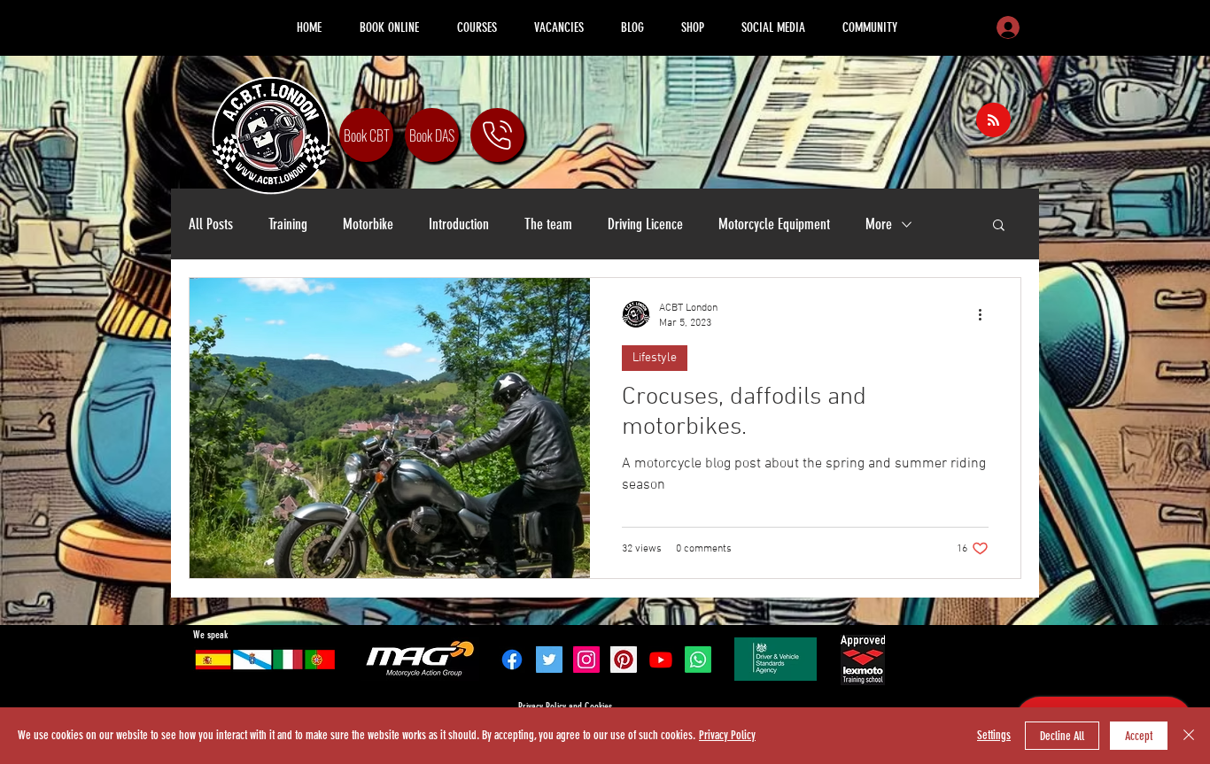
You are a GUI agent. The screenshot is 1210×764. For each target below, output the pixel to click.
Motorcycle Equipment (774, 224)
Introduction (459, 224)
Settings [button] (994, 735)
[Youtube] (661, 659)
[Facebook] (512, 659)
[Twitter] (549, 659)
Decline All (1062, 736)
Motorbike (368, 224)
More (878, 224)
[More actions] (986, 314)
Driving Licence (645, 224)
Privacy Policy (727, 735)
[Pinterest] (623, 659)
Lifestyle (654, 358)
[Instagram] (586, 659)
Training (287, 224)
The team (548, 224)
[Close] (1188, 736)
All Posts (211, 224)
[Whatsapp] (698, 659)
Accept (1138, 736)
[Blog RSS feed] (993, 121)
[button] (998, 226)
